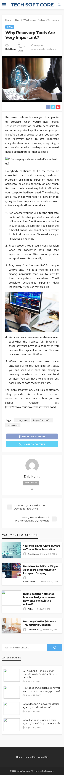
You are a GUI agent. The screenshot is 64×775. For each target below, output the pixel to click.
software (51, 49)
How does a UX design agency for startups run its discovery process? (41, 689)
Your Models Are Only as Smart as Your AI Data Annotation (41, 547)
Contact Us (30, 757)
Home (19, 757)
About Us (43, 757)
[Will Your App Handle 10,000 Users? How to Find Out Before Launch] (12, 675)
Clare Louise (29, 581)
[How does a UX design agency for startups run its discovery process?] (12, 692)
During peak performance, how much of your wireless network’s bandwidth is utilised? (39, 599)
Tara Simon (33, 554)
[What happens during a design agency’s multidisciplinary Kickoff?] (12, 724)
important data (38, 49)
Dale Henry (10, 49)
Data (10, 27)
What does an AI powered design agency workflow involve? (41, 705)
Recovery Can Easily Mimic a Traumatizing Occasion (39, 623)
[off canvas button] (4, 4)
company (38, 45)
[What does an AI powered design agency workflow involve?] (12, 708)
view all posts (31, 483)
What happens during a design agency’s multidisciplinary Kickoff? (41, 722)
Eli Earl (31, 609)
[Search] (59, 4)
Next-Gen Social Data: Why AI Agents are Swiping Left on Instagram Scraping (40, 570)
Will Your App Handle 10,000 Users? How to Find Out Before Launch (40, 674)
